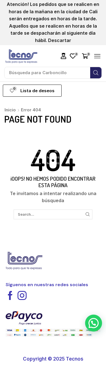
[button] (63, 56)
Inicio (10, 109)
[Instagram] (22, 295)
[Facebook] (10, 295)
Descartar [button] (59, 40)
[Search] (95, 72)
